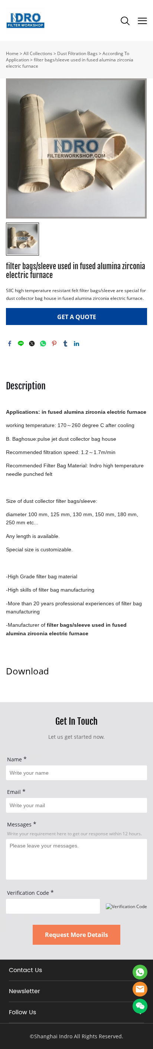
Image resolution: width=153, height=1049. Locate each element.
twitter (32, 343)
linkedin (76, 343)
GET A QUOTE (76, 317)
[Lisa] (140, 972)
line (21, 343)
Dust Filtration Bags (77, 53)
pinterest (54, 343)
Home (12, 53)
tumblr (65, 343)
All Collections (37, 53)
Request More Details (76, 935)
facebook (9, 343)
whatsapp (43, 343)
